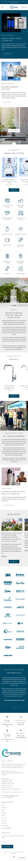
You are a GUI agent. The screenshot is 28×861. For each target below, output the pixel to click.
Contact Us (4, 820)
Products (4, 807)
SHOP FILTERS (8, 505)
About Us (4, 818)
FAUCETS (7, 273)
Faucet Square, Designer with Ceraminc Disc (10, 387)
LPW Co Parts (5, 825)
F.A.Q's (3, 815)
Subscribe (7, 846)
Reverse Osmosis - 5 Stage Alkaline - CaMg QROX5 (9, 181)
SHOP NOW (7, 53)
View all (14, 190)
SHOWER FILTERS (21, 234)
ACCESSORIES (21, 273)
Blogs (3, 810)
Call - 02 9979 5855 (6, 828)
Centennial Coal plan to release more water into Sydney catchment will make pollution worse (11, 537)
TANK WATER (7, 245)
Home (3, 805)
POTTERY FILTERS (7, 234)
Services (4, 812)
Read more (4, 556)
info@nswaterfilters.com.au (11, 795)
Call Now (14, 130)
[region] (14, 125)
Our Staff (4, 823)
